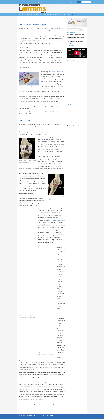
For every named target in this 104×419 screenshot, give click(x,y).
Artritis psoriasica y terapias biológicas (32, 24)
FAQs (62, 14)
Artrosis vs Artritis (25, 120)
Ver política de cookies (86, 2)
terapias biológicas (52, 28)
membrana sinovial (24, 203)
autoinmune (61, 234)
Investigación (36, 111)
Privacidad (51, 415)
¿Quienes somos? (25, 14)
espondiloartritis (51, 111)
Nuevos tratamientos (55, 14)
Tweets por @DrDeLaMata (73, 125)
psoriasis (56, 111)
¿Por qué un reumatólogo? (36, 14)
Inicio (19, 14)
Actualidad (31, 111)
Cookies (46, 415)
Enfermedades (46, 14)
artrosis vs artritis (48, 408)
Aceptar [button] (79, 2)
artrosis (41, 138)
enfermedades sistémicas (59, 220)
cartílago (48, 139)
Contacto (69, 14)
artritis (46, 111)
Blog (65, 14)
